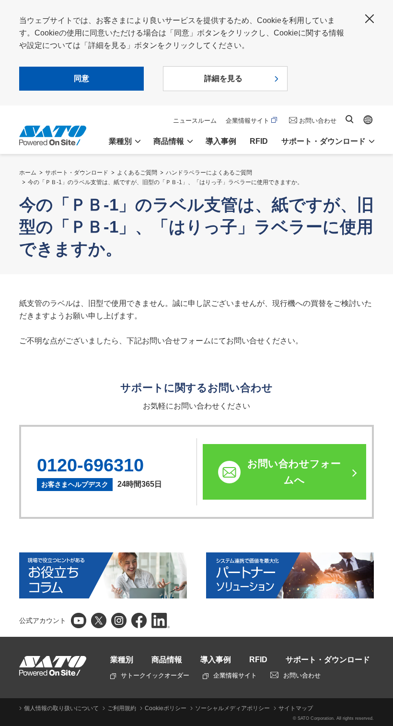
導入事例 (221, 141)
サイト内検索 (349, 119)
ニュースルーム (195, 120)
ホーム (27, 172)
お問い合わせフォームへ (294, 471)
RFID (259, 141)
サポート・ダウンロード (76, 172)
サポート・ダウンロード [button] (323, 141)
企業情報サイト (247, 120)
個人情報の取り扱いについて (61, 708)
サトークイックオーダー (155, 675)
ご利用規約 (121, 708)
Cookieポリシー (165, 708)
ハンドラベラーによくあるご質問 (209, 172)
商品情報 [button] (168, 141)
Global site (368, 120)
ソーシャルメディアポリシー (232, 708)
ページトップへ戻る (381, 564)
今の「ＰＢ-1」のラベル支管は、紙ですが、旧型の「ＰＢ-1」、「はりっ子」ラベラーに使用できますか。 (165, 182)
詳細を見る (223, 78)
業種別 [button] (120, 141)
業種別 (121, 660)
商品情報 (166, 660)
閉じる (369, 18)
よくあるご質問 (137, 172)
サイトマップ (295, 708)
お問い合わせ (317, 120)
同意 (81, 78)
